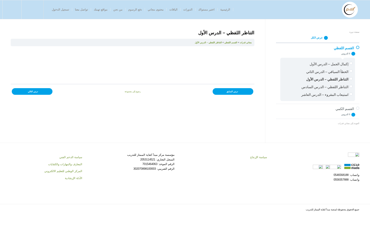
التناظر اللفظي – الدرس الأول (208, 42)
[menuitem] (225, 9)
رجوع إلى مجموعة (133, 91)
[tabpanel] (132, 65)
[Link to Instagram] (28, 9)
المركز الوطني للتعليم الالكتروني (63, 171)
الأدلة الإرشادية (73, 178)
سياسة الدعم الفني (70, 157)
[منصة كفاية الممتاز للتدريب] (349, 9)
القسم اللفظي (230, 42)
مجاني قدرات (246, 42)
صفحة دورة (354, 32)
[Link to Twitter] (35, 9)
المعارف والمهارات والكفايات (65, 164)
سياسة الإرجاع (258, 157)
